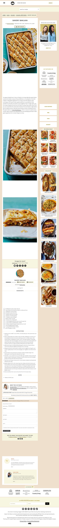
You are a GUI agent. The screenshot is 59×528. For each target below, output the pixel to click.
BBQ (48, 112)
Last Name (5, 419)
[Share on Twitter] (20, 266)
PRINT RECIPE (21, 282)
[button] (6, 282)
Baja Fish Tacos (52, 153)
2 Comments (11, 398)
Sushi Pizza (44, 140)
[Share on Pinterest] (17, 266)
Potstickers (49, 306)
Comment (5, 408)
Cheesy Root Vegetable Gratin (48, 238)
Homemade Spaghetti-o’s (53, 141)
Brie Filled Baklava (16, 109)
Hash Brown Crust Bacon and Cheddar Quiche (49, 215)
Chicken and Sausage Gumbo (53, 166)
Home (4, 15)
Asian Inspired (48, 106)
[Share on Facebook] (23, 266)
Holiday (13, 15)
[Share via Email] (15, 266)
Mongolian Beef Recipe (48, 261)
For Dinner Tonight (48, 129)
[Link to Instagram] (18, 438)
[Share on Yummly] (25, 266)
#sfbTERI (15, 389)
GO (47, 503)
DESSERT (48, 124)
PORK (48, 118)
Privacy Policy (23, 521)
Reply (12, 466)
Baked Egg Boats (49, 192)
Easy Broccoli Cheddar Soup (49, 283)
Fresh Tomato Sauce (44, 166)
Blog (8, 15)
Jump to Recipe (20, 26)
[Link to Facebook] (22, 438)
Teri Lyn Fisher (13, 386)
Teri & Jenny (22, 284)
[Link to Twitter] (20, 438)
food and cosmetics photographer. (18, 388)
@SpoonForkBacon (13, 436)
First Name (5, 415)
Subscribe (14, 263)
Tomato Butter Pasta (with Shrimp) (44, 154)
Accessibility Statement (33, 521)
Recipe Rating (5, 406)
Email (4, 423)
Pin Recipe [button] (30, 282)
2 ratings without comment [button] (22, 400)
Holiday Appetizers (21, 15)
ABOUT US (48, 48)
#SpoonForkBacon (22, 436)
